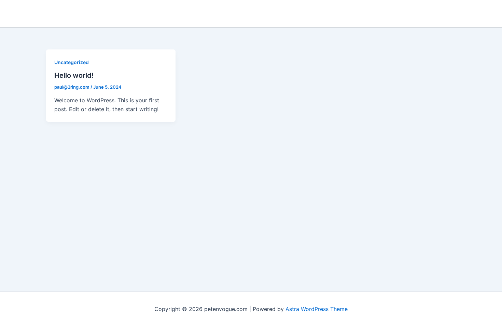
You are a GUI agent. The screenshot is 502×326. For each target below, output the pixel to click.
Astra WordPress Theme (316, 309)
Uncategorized (71, 62)
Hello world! (74, 75)
